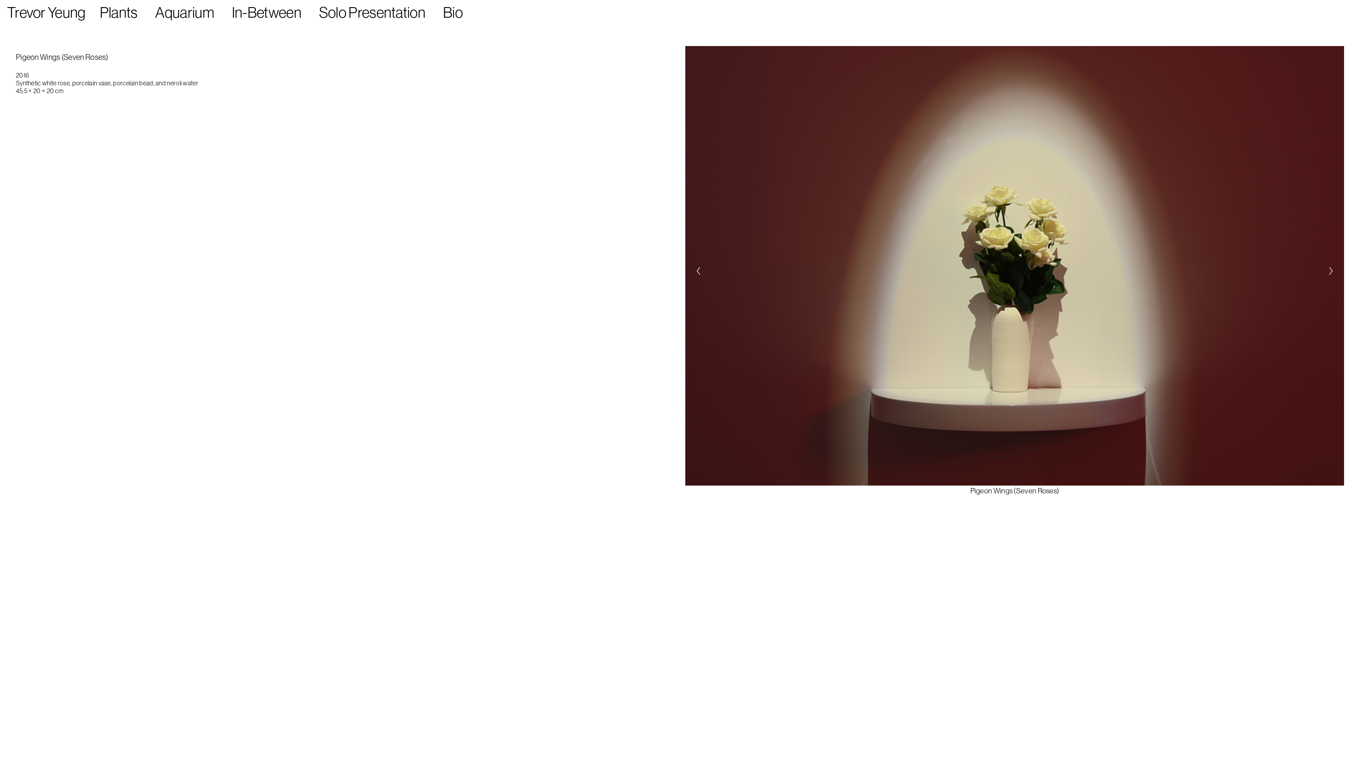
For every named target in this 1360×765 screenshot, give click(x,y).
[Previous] (698, 271)
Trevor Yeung (46, 12)
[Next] (1331, 271)
